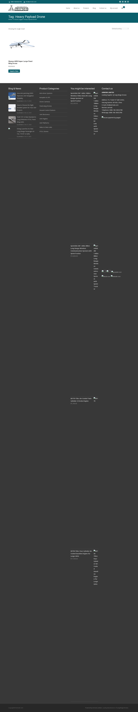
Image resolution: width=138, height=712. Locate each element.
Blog (94, 8)
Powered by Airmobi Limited (93, 708)
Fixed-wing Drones (46, 106)
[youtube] (125, 2)
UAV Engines (44, 119)
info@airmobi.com (31, 2)
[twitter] (123, 2)
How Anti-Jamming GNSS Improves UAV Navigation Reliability (25, 95)
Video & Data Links (46, 127)
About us (77, 8)
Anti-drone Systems (46, 93)
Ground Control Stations (47, 110)
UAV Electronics (45, 114)
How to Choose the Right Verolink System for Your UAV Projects (26, 107)
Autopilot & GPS (45, 97)
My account (114, 8)
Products (86, 8)
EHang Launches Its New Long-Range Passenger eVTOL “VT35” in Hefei (26, 131)
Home (68, 8)
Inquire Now (14, 71)
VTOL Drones (44, 131)
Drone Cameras (45, 102)
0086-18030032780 (16, 2)
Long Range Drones (122, 708)
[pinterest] (128, 2)
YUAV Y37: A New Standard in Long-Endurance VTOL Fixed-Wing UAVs (26, 119)
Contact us (102, 8)
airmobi (20, 101)
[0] (122, 8)
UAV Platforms (44, 123)
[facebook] (120, 2)
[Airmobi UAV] (17, 8)
